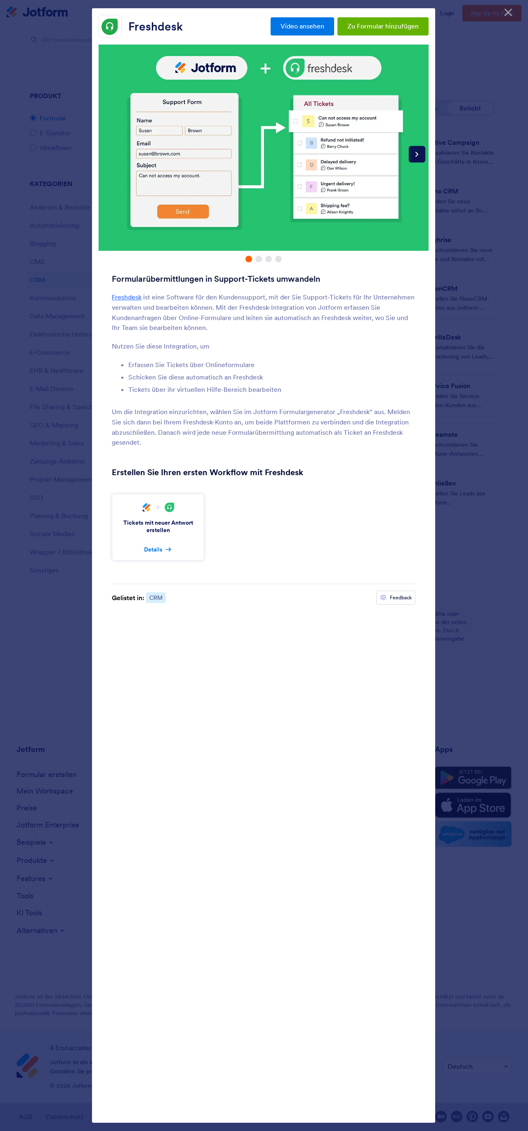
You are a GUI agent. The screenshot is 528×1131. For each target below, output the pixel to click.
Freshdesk (155, 26)
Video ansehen (302, 26)
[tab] (248, 259)
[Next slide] (417, 154)
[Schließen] (508, 12)
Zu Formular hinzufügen (383, 26)
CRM (156, 597)
